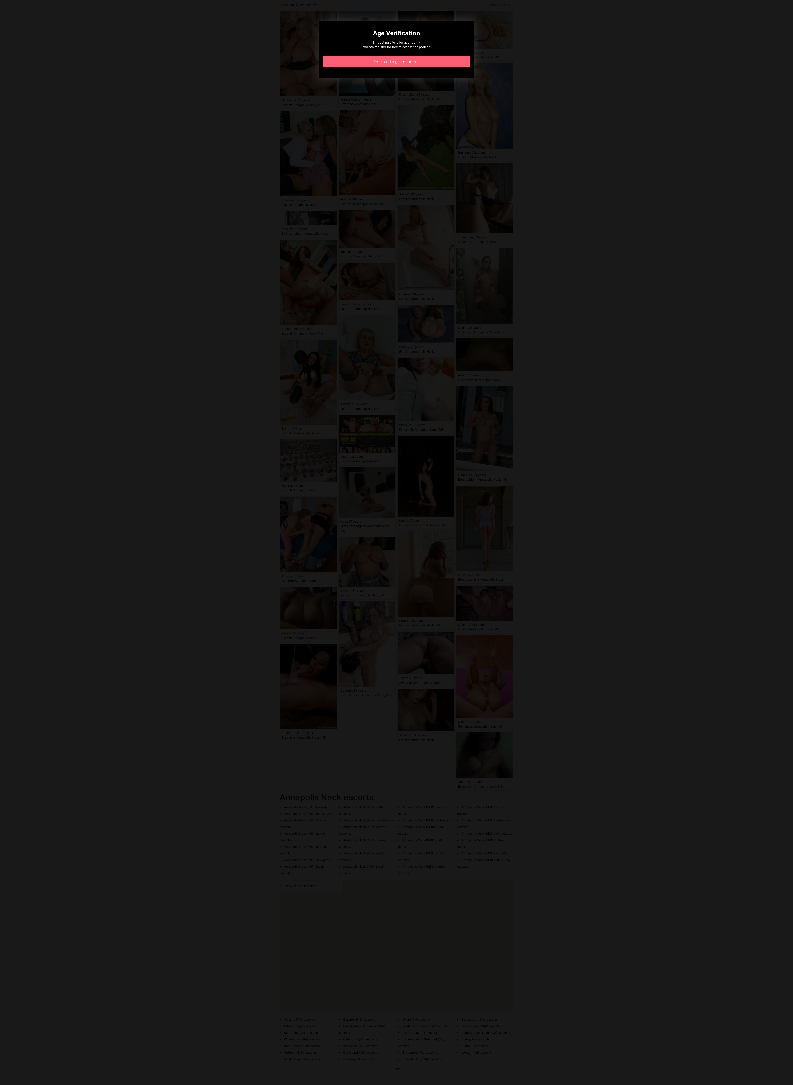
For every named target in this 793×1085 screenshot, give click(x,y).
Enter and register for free (396, 61)
